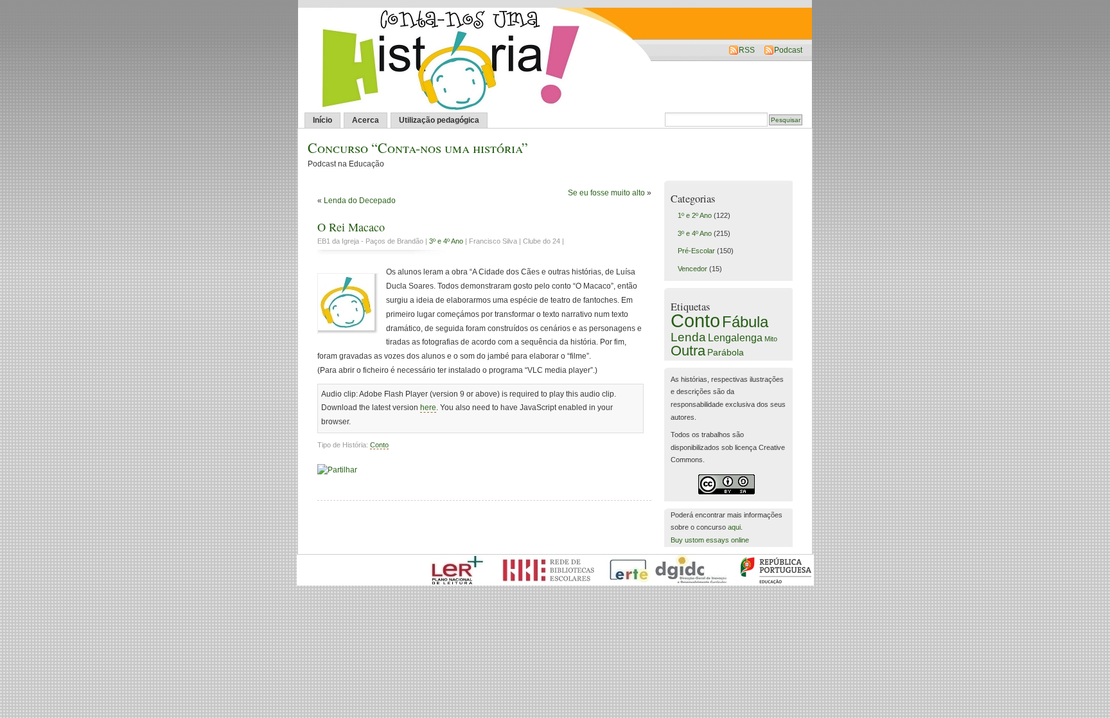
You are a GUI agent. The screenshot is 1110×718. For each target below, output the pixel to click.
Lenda (688, 337)
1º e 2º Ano (695, 215)
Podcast (788, 50)
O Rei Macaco (351, 227)
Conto (379, 445)
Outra (688, 351)
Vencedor (692, 269)
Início (322, 120)
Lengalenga (735, 337)
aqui (734, 527)
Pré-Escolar (696, 251)
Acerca (365, 120)
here (428, 407)
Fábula (745, 321)
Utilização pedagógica (439, 120)
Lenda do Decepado (360, 200)
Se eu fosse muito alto (606, 192)
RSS (747, 50)
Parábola (725, 352)
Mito (770, 339)
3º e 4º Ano (446, 241)
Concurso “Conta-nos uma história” (418, 147)
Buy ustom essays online (710, 540)
